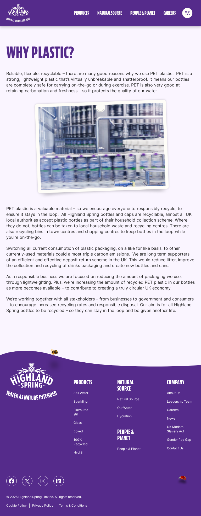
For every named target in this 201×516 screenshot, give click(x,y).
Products (81, 13)
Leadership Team (179, 401)
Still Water (81, 393)
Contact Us (175, 448)
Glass (78, 423)
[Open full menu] (187, 13)
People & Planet (142, 13)
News (171, 418)
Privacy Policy (42, 505)
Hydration (124, 416)
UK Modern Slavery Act (175, 429)
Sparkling (80, 401)
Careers (170, 13)
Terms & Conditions (73, 505)
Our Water (124, 408)
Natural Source (109, 13)
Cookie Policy (16, 505)
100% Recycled (80, 442)
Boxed (78, 431)
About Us (173, 393)
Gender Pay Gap (179, 440)
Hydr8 (78, 452)
